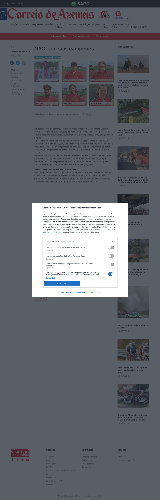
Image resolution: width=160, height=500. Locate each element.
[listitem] (80, 242)
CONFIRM (62, 283)
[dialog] (80, 250)
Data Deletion (65, 292)
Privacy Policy (94, 292)
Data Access (80, 292)
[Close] (123, 208)
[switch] (111, 247)
